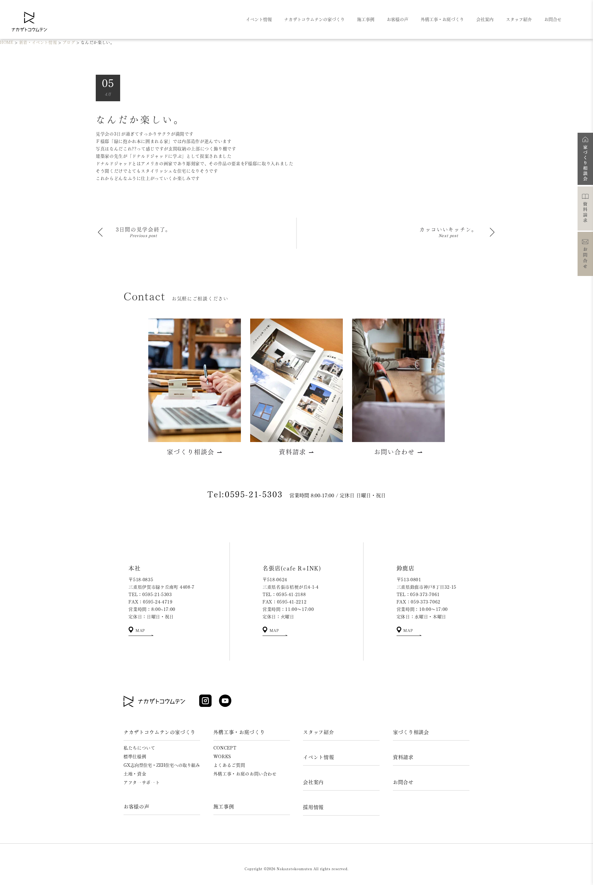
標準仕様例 (135, 756)
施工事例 (223, 806)
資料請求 (403, 757)
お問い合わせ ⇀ (398, 452)
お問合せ (403, 782)
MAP (139, 630)
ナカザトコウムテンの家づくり (160, 732)
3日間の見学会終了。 (143, 229)
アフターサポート (142, 782)
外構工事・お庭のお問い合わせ (245, 774)
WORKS (222, 756)
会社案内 (313, 782)
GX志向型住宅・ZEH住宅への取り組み (162, 765)
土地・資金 (135, 774)
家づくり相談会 (411, 732)
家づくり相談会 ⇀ (195, 452)
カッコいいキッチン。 (448, 229)
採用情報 (313, 807)
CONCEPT (225, 748)
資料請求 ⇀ (296, 452)
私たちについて (139, 748)
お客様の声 (136, 806)
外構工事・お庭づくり (239, 732)
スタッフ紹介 (318, 732)
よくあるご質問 (229, 765)
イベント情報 (318, 757)
